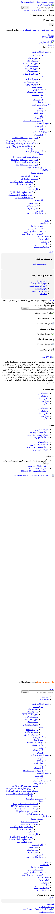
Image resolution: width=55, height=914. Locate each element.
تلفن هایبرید (33, 208)
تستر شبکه (38, 113)
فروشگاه (45, 396)
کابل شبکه (38, 118)
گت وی (40, 129)
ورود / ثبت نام (42, 890)
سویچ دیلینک (32, 71)
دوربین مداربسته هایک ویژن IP (19, 141)
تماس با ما (44, 398)
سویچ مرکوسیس (30, 73)
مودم (41, 76)
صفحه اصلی (43, 393)
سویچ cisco (33, 58)
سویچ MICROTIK (30, 63)
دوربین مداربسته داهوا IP (27, 165)
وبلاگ (46, 403)
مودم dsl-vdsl (32, 79)
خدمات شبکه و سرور (33, 231)
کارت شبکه (38, 100)
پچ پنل (40, 108)
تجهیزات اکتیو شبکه (38, 283)
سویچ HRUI (32, 61)
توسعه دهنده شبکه (35, 92)
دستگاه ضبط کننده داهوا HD (25, 157)
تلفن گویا (39, 211)
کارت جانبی (33, 189)
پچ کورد (40, 110)
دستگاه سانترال (36, 173)
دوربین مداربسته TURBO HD (25, 137)
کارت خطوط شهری (24, 197)
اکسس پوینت (37, 87)
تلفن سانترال (37, 200)
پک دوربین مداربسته (34, 151)
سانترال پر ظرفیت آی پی (21, 181)
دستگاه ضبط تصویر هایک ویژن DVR (22, 143)
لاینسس (29, 187)
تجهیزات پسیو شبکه (38, 286)
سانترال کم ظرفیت (29, 176)
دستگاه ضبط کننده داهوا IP (26, 162)
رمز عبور (49, 20)
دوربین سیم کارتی (35, 167)
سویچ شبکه (38, 55)
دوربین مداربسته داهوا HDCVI (24, 159)
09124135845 (48, 37)
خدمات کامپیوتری (35, 229)
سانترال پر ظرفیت (29, 178)
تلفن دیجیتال (32, 206)
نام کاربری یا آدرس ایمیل (42, 15)
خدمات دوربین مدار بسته (32, 234)
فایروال (40, 102)
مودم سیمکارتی (31, 82)
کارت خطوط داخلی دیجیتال (20, 195)
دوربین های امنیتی (39, 291)
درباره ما (45, 401)
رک (41, 115)
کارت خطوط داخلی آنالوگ (21, 192)
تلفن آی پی (33, 203)
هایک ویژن (38, 134)
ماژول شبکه (37, 94)
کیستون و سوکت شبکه (33, 120)
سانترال (43, 293)
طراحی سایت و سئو (45, 682)
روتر (41, 97)
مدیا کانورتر (38, 89)
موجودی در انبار (40, 264)
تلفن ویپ (39, 126)
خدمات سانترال (36, 226)
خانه (52, 300)
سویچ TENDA (31, 66)
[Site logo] (46, 5)
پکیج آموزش (41, 281)
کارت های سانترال (24, 184)
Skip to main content (45, 2)
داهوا (41, 154)
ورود (51, 25)
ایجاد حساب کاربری (32, 10)
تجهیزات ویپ (41, 288)
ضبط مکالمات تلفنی (34, 213)
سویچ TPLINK (31, 68)
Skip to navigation (29, 2)
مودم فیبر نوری (31, 84)
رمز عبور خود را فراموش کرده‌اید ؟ (38, 30)
